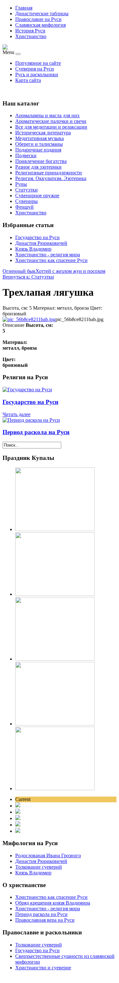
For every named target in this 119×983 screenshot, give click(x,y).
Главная (23, 7)
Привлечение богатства (41, 161)
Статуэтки (26, 189)
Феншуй (24, 207)
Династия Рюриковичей (41, 243)
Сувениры (26, 201)
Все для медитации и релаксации (51, 127)
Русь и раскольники (36, 74)
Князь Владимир (33, 249)
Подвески (25, 155)
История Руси (30, 30)
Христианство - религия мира (47, 254)
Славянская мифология (40, 25)
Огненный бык (19, 271)
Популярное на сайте (38, 63)
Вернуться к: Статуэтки (28, 276)
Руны (21, 184)
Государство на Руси (37, 237)
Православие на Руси (38, 19)
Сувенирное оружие (37, 195)
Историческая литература (43, 132)
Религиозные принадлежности (48, 172)
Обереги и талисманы (39, 144)
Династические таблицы (42, 13)
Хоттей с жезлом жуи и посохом (70, 271)
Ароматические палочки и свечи (50, 121)
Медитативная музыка (39, 138)
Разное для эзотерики (38, 167)
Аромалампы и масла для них (47, 115)
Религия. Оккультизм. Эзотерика (50, 178)
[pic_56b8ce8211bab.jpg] (29, 319)
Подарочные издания (38, 149)
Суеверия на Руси (34, 68)
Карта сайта (28, 80)
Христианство (30, 36)
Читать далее (16, 414)
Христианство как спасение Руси (51, 260)
